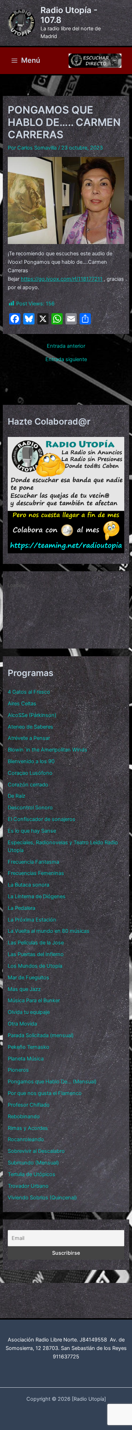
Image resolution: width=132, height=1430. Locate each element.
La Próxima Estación (32, 920)
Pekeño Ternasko (28, 1047)
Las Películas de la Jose (36, 942)
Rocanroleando (26, 1139)
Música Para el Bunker (34, 1000)
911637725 (66, 1356)
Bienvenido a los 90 (31, 761)
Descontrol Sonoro (30, 807)
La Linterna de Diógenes (36, 896)
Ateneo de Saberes (30, 727)
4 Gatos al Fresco (29, 692)
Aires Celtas (22, 703)
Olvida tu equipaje (29, 1012)
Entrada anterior (66, 346)
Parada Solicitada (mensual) (41, 1035)
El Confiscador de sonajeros (41, 819)
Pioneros (18, 1070)
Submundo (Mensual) (33, 1163)
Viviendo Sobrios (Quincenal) (42, 1197)
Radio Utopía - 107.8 (69, 15)
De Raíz (16, 796)
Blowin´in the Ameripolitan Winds (47, 750)
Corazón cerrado (28, 784)
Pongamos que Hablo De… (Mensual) (52, 1081)
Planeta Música (26, 1058)
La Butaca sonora (28, 885)
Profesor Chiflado (29, 1105)
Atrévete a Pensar (29, 738)
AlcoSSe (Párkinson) (32, 715)
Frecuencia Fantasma (33, 862)
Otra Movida (22, 1024)
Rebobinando (24, 1116)
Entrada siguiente (66, 359)
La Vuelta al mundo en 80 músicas (48, 931)
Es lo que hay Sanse (32, 831)
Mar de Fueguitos (28, 977)
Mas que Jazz (24, 989)
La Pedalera (21, 908)
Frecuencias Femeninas (36, 873)
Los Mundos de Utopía (35, 966)
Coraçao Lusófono (30, 773)
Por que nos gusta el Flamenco (45, 1093)
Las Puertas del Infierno (36, 954)
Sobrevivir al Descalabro (36, 1151)
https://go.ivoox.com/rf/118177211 (61, 279)
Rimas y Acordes (28, 1128)
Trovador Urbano (28, 1186)
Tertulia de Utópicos (31, 1174)
